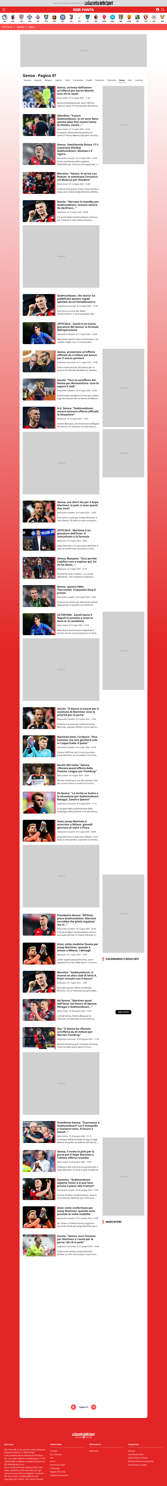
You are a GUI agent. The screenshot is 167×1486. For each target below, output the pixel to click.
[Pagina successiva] (93, 1407)
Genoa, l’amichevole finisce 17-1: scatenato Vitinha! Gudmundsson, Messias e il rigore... (78, 149)
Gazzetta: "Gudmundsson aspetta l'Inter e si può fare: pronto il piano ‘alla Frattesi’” (76, 1183)
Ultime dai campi (57, 1465)
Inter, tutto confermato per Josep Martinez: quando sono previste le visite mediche (76, 1211)
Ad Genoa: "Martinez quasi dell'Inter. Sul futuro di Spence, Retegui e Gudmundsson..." (77, 1003)
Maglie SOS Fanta (57, 1471)
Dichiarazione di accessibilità (140, 1461)
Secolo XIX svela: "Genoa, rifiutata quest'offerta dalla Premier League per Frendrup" (77, 768)
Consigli (53, 1451)
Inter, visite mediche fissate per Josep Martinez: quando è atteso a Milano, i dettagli (77, 947)
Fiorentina (99, 80)
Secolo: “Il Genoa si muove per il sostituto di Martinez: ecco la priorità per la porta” (78, 712)
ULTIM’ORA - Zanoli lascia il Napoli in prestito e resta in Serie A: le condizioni (75, 618)
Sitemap (131, 1451)
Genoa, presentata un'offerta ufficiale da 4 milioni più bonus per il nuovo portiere (77, 355)
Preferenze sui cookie (137, 1465)
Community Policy (136, 1454)
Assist (52, 1461)
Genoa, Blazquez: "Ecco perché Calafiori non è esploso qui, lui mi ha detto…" (77, 561)
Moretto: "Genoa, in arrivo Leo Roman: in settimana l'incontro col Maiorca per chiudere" (77, 177)
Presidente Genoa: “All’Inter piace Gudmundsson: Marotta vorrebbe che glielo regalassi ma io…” (76, 919)
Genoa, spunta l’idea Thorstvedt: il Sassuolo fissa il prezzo (76, 590)
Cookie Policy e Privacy (137, 1458)
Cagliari (58, 80)
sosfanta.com (15, 1455)
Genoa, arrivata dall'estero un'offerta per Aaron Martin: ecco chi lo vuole (75, 90)
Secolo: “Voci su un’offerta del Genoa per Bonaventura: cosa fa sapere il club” (78, 383)
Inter (130, 80)
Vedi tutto (123, 1012)
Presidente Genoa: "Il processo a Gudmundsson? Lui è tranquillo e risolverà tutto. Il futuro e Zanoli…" (78, 1127)
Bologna (48, 80)
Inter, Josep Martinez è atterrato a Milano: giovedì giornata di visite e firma (74, 824)
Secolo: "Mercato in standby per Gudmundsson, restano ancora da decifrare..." (78, 205)
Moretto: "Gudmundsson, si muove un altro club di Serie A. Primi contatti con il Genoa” (77, 975)
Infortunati (55, 1468)
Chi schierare (56, 1454)
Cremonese (78, 80)
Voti (51, 1458)
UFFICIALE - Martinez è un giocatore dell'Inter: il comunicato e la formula (74, 533)
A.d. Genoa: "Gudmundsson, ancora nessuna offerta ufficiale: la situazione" (78, 411)
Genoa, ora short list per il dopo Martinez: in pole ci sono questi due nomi (78, 505)
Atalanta (38, 80)
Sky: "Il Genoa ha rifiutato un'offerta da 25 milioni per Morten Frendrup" (75, 1032)
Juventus (139, 80)
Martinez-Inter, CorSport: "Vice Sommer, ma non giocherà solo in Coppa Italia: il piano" (77, 740)
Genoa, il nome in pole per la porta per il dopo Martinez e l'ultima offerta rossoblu (75, 1154)
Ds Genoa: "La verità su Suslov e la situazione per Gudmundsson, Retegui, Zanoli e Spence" (78, 796)
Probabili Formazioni (59, 1475)
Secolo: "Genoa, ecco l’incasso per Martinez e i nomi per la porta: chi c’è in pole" (76, 1239)
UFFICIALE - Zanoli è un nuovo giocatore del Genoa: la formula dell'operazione (78, 327)
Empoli (89, 80)
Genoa (122, 80)
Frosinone (111, 80)
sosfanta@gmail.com (29, 1476)
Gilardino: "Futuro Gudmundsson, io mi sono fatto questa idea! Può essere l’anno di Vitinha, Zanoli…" (77, 120)
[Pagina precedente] (73, 1407)
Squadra (20, 27)
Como (67, 80)
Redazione (93, 1451)
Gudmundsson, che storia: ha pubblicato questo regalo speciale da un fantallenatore (76, 299)
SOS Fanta (7, 27)
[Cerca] (163, 9)
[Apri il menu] (4, 9)
